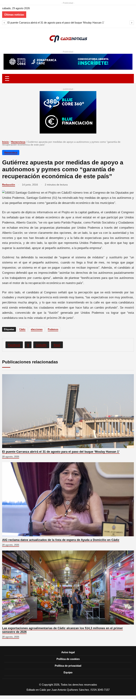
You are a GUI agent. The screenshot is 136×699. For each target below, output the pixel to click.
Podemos (53, 329)
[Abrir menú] (68, 78)
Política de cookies (68, 658)
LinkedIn (41, 344)
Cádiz (22, 329)
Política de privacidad (68, 665)
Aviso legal (68, 652)
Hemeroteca (18, 141)
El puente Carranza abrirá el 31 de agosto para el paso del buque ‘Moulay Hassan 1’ (55, 22)
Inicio (5, 141)
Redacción (8, 184)
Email (57, 344)
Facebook (14, 344)
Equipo (68, 672)
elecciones (36, 329)
